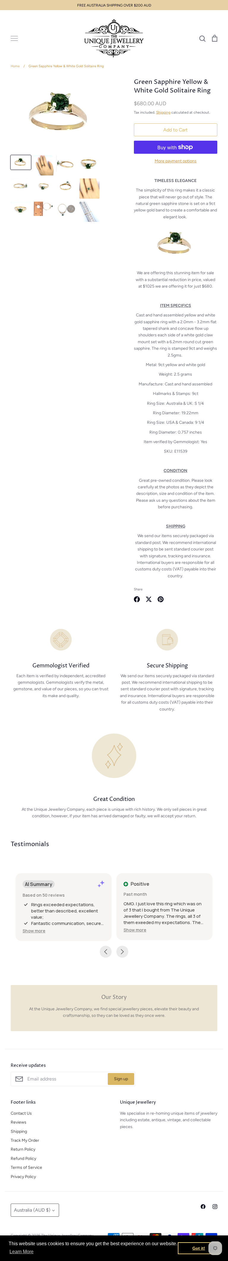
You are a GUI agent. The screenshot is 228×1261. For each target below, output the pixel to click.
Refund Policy (23, 1158)
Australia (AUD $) (32, 1210)
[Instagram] (215, 1207)
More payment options (176, 161)
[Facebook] (203, 1207)
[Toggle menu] (14, 38)
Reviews (18, 1122)
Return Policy (23, 1149)
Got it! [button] (198, 1248)
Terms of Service (26, 1167)
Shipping (163, 112)
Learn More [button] (22, 1251)
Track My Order (25, 1140)
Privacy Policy (23, 1176)
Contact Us (21, 1113)
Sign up (121, 1078)
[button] (34, 931)
